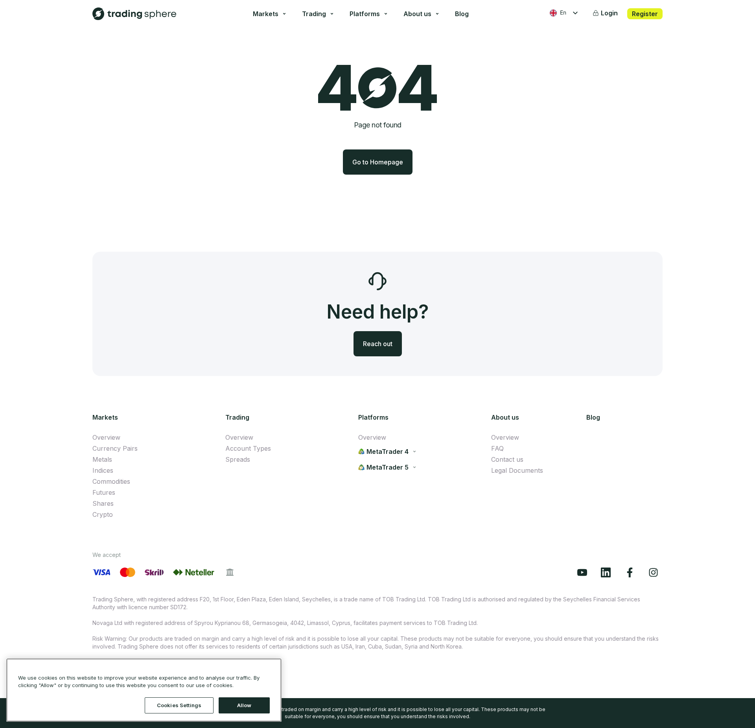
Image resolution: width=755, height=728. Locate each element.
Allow (244, 705)
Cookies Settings (179, 705)
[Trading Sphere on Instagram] (655, 572)
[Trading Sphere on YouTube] (584, 572)
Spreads (237, 459)
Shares (103, 503)
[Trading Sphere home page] (134, 13)
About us (417, 14)
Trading (314, 14)
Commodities (111, 481)
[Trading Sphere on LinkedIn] (608, 572)
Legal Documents (517, 470)
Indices (102, 470)
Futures (103, 492)
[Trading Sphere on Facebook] (632, 572)
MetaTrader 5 (387, 467)
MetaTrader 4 (387, 451)
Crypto (102, 514)
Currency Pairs (115, 448)
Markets (265, 14)
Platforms (365, 14)
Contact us (507, 459)
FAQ (497, 448)
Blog (462, 14)
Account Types (248, 448)
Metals (102, 459)
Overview (106, 437)
